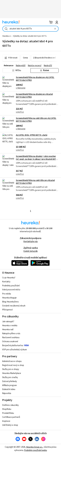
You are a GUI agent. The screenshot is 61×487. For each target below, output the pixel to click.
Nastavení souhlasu (10, 337)
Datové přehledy (9, 381)
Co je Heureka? (8, 277)
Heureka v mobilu (9, 325)
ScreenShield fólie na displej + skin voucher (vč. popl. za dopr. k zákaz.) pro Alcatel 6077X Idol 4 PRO (37, 159)
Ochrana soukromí (10, 341)
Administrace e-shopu (12, 361)
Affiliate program (9, 385)
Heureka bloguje (9, 297)
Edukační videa (8, 389)
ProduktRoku (8, 413)
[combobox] (30, 29)
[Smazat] (55, 29)
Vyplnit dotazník (30, 251)
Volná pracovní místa (11, 289)
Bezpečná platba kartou (12, 345)
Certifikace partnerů (11, 417)
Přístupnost (7, 309)
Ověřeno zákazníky (10, 405)
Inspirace (6, 421)
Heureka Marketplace (11, 373)
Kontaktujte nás (30, 241)
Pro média (6, 293)
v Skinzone (20, 87)
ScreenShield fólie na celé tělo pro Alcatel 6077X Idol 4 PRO (35, 182)
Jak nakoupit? (8, 321)
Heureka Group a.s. (34, 447)
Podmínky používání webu (35, 450)
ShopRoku (6, 409)
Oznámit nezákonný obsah (13, 305)
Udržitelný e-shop (10, 425)
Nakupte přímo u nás (11, 333)
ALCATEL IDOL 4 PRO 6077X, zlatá (31, 135)
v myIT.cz (20, 112)
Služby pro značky (10, 377)
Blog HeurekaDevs (10, 301)
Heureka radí (7, 329)
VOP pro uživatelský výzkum (14, 349)
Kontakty (6, 281)
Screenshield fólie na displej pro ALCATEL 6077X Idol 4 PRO (35, 79)
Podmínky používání (11, 285)
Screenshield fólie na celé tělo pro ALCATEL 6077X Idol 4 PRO (36, 120)
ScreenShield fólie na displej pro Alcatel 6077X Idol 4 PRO (34, 96)
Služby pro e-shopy (10, 369)
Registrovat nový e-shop (13, 365)
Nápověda (6, 393)
